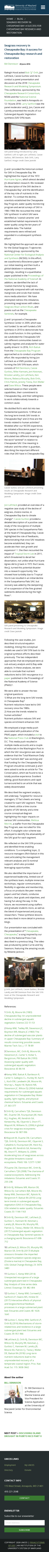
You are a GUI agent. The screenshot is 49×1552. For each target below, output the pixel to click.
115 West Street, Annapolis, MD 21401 (23, 1485)
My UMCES (29, 1465)
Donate (27, 1470)
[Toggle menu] (43, 7)
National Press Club (18, 738)
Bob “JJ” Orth (31, 72)
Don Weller (38, 381)
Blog (20, 18)
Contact (25, 1498)
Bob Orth (35, 378)
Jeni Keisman (35, 371)
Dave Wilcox (15, 385)
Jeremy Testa (25, 381)
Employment (10, 1465)
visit (37, 734)
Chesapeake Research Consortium (21, 93)
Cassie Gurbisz (21, 518)
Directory (8, 1470)
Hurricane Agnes (13, 179)
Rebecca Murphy (20, 378)
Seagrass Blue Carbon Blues (18, 306)
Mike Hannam (20, 371)
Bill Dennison (11, 63)
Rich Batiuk (34, 347)
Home (10, 18)
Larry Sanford (29, 103)
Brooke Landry (12, 375)
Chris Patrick (10, 381)
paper (7, 678)
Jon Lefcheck (27, 375)
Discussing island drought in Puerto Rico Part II (23, 1435)
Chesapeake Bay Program (27, 350)
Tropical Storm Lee (24, 553)
